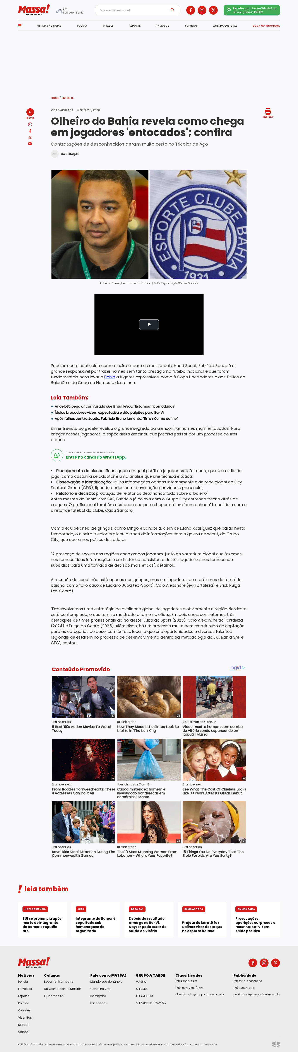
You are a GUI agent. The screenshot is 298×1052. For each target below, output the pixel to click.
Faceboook (98, 1003)
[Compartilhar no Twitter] (30, 137)
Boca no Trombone (59, 981)
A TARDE (142, 989)
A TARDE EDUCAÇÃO (151, 1003)
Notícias (26, 975)
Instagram (98, 996)
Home (56, 98)
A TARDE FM (144, 996)
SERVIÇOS (191, 25)
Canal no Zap (100, 989)
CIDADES (108, 25)
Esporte (68, 98)
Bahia (109, 377)
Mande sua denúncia (106, 981)
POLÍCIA (82, 25)
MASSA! (141, 981)
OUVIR (30, 117)
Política (23, 1003)
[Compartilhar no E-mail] (30, 143)
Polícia (23, 981)
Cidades (24, 1010)
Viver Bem (25, 1017)
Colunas (52, 975)
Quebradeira (53, 996)
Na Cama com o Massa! (62, 989)
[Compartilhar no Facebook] (30, 131)
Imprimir (268, 116)
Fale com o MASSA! (108, 975)
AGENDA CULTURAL (225, 25)
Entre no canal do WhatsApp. (96, 457)
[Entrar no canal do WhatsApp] (57, 455)
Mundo (23, 1025)
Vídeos (23, 1032)
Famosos (25, 989)
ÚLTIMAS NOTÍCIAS (49, 25)
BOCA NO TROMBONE (266, 25)
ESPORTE (134, 25)
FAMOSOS (162, 25)
